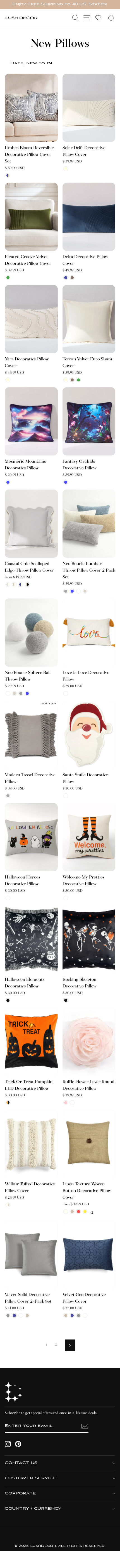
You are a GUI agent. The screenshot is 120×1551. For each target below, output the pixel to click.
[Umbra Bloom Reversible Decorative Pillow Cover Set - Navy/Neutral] (8, 175)
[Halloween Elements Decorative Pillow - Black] (8, 1000)
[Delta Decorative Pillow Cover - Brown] (72, 278)
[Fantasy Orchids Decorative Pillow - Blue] (66, 482)
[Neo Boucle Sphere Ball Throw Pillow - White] (8, 693)
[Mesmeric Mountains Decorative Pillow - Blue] (8, 482)
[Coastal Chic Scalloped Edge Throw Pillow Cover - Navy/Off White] (21, 584)
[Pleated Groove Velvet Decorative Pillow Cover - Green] (8, 278)
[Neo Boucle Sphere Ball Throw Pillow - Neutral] (14, 693)
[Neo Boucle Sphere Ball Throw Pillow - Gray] (21, 693)
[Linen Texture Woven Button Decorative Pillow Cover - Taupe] (72, 1211)
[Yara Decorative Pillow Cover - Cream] (8, 380)
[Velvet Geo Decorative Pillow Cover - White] (85, 1315)
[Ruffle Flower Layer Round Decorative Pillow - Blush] (66, 1103)
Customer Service (30, 1478)
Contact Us (21, 1463)
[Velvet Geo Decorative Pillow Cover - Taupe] (66, 1315)
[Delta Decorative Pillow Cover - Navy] (66, 278)
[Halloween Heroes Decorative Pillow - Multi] (8, 898)
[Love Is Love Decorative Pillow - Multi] (66, 693)
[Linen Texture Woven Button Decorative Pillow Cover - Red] (78, 1211)
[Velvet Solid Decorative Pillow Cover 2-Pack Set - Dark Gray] (8, 1315)
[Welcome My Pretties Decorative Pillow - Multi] (66, 898)
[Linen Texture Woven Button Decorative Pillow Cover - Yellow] (85, 1211)
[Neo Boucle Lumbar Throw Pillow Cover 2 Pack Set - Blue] (72, 591)
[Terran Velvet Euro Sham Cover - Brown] (72, 380)
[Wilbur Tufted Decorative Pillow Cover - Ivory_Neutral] (8, 1205)
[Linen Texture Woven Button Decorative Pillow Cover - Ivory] (66, 1211)
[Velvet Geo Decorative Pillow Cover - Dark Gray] (78, 1315)
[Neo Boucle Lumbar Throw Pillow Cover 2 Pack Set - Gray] (66, 591)
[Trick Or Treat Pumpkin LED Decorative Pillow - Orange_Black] (8, 1103)
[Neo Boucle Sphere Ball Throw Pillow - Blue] (27, 693)
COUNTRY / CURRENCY (33, 1508)
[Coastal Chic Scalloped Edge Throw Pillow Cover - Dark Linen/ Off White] (14, 584)
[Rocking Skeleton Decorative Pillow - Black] (66, 1000)
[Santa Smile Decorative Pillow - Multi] (66, 796)
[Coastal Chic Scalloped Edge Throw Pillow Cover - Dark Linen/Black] (27, 584)
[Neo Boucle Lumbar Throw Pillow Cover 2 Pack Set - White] (78, 591)
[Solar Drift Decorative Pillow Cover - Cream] (66, 169)
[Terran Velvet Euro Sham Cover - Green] (78, 380)
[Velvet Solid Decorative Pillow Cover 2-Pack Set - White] (21, 1315)
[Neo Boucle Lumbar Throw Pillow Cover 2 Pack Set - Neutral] (85, 591)
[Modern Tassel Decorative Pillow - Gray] (8, 796)
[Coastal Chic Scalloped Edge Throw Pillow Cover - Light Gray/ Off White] (8, 584)
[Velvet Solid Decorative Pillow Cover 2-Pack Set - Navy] (14, 1315)
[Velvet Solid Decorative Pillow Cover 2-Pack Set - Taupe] (27, 1315)
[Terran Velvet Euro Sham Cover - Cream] (66, 380)
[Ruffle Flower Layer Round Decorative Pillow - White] (72, 1103)
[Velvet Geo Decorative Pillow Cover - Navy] (72, 1315)
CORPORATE (20, 1493)
